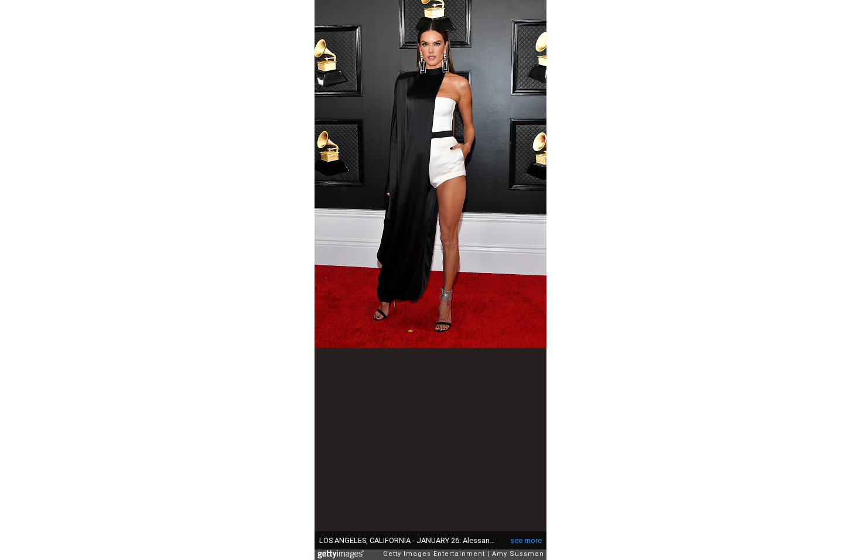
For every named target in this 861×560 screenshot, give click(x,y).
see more (526, 540)
